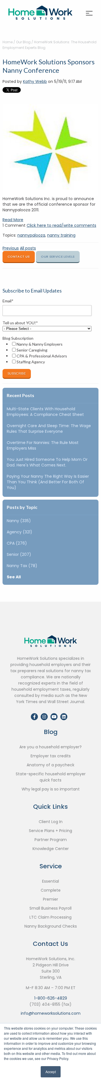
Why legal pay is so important (51, 789)
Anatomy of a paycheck (50, 765)
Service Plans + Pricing (50, 830)
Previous (11, 248)
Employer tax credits (51, 756)
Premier (50, 899)
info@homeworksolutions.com (51, 1013)
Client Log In (51, 821)
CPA (17, 543)
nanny (19, 521)
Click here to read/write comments (61, 225)
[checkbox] (49, 353)
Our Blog (23, 42)
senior (19, 554)
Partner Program (51, 839)
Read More (13, 220)
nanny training (61, 235)
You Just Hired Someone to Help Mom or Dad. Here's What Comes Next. (47, 462)
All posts (28, 248)
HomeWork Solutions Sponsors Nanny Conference (49, 66)
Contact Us (19, 256)
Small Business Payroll (50, 908)
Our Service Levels (58, 256)
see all (14, 577)
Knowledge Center (51, 848)
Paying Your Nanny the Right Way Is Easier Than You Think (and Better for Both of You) (48, 481)
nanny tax (22, 565)
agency (19, 532)
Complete (51, 890)
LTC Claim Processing (50, 917)
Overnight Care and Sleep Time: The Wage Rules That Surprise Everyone (49, 428)
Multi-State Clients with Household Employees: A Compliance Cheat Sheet (45, 411)
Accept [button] (50, 1071)
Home (8, 42)
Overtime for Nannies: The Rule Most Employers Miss (43, 445)
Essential (50, 881)
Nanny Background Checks (50, 926)
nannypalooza (31, 235)
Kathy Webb (35, 81)
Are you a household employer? (50, 747)
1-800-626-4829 (50, 998)
